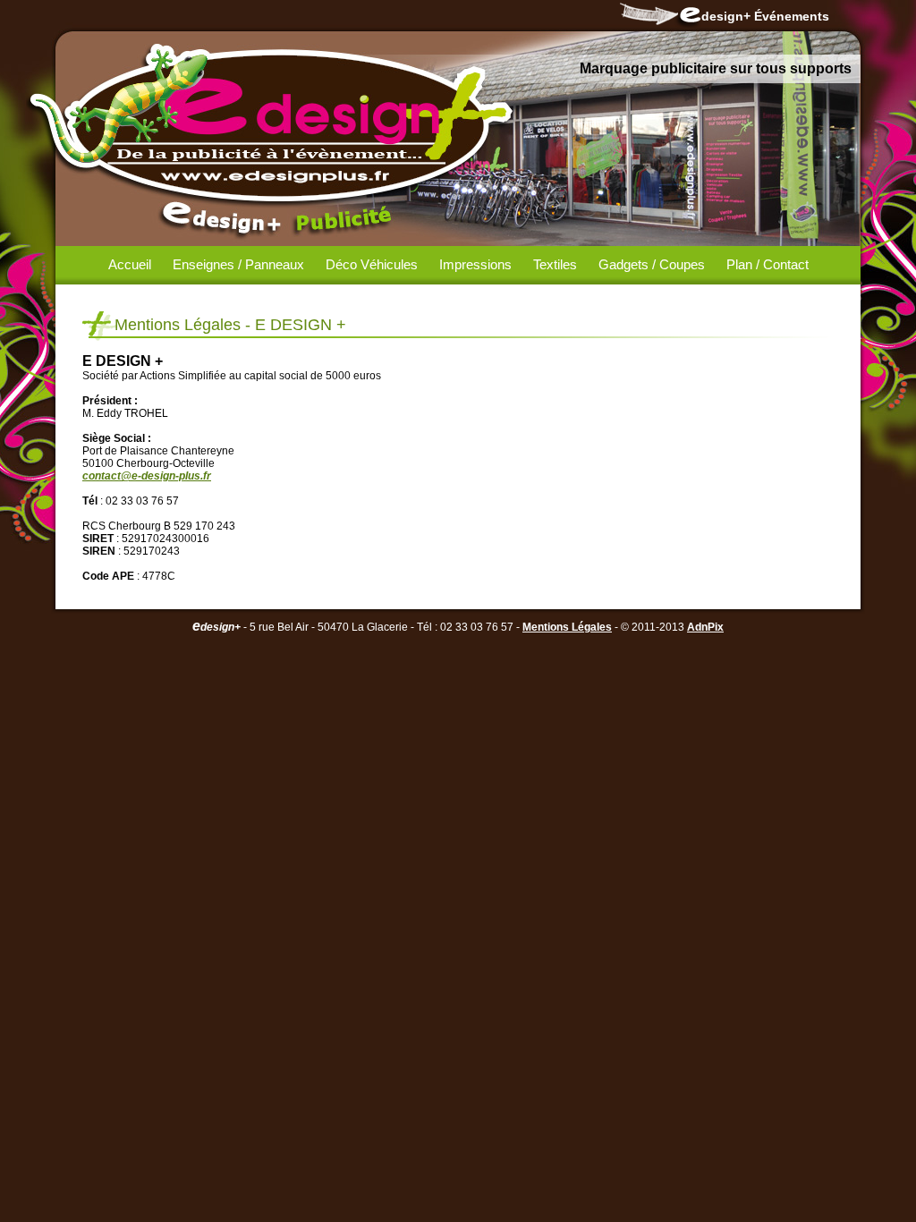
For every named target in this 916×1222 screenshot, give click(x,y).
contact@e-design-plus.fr (146, 476)
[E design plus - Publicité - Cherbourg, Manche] (283, 130)
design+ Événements (765, 16)
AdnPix (705, 627)
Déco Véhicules (372, 264)
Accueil (129, 264)
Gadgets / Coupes (651, 264)
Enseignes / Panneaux (238, 264)
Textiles (555, 264)
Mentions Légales (567, 627)
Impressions (475, 264)
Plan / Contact (767, 264)
